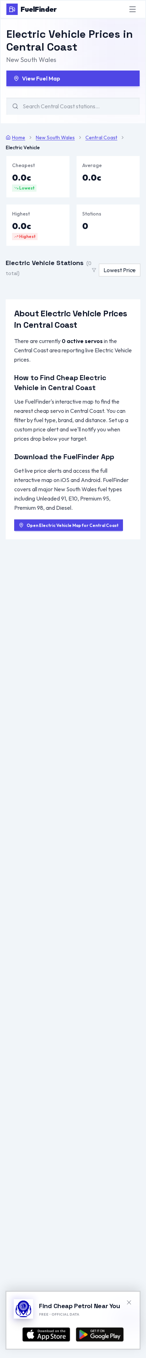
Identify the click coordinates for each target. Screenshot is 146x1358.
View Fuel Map (41, 78)
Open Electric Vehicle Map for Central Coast (72, 525)
